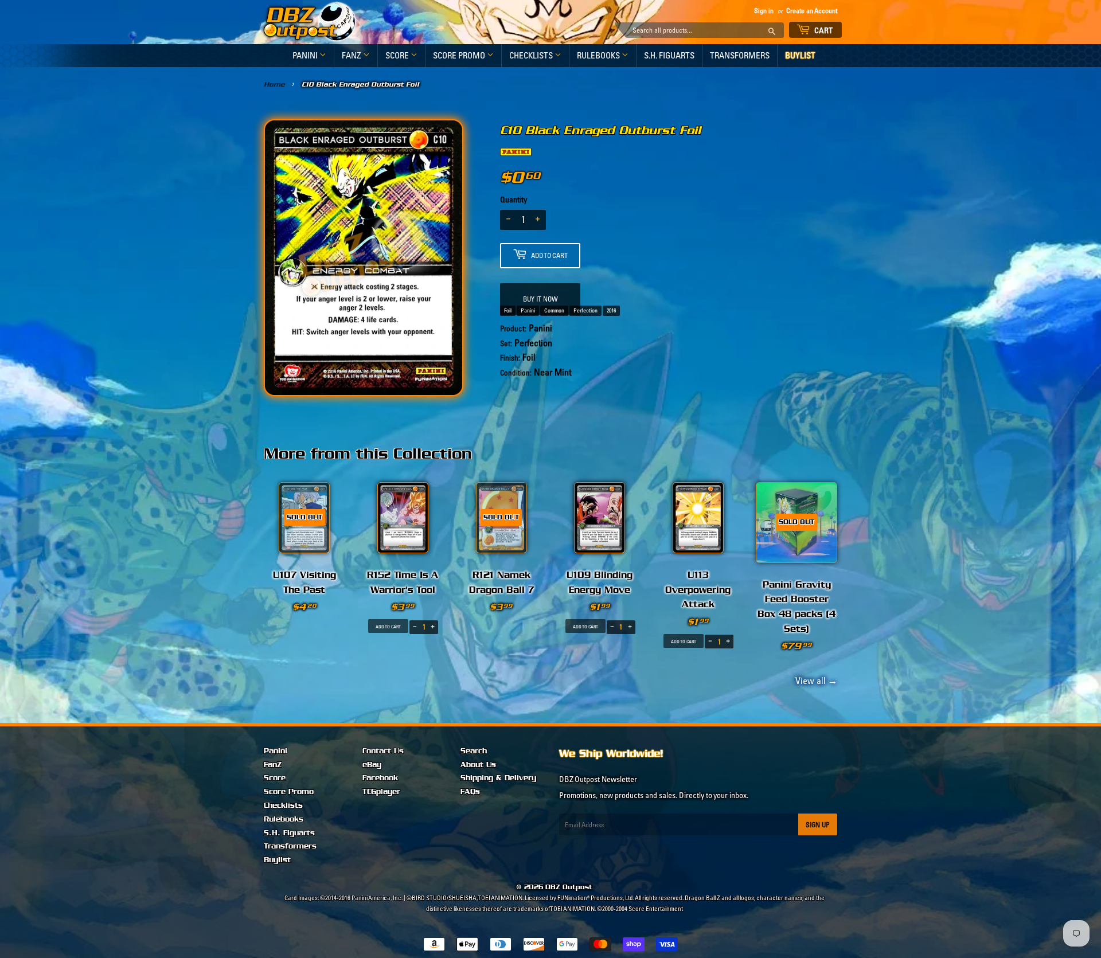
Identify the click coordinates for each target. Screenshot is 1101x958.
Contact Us (383, 751)
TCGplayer (381, 792)
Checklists (532, 55)
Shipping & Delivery (498, 778)
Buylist (800, 55)
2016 (611, 310)
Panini (305, 55)
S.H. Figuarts (669, 55)
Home (274, 84)
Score (398, 55)
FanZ (352, 55)
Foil (508, 310)
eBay (371, 765)
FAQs (470, 792)
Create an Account (811, 10)
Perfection (585, 310)
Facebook (380, 778)
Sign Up (818, 824)
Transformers (740, 55)
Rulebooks (599, 55)
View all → (814, 680)
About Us (478, 765)
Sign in (764, 10)
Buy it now (540, 299)
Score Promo (460, 55)
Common (554, 310)
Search (473, 751)
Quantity (513, 199)
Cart (823, 30)
